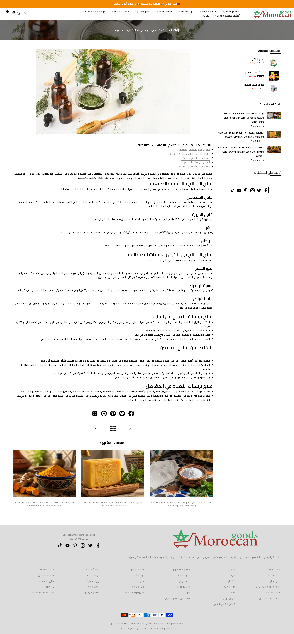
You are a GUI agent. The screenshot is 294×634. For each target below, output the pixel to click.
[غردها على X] (122, 413)
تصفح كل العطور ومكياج (177, 598)
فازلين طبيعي (228, 598)
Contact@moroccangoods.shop (79, 535)
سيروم (141, 581)
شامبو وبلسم (137, 587)
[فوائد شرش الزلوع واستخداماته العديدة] (129, 428)
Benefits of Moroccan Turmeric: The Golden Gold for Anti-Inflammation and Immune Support (45, 504)
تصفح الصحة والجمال (270, 598)
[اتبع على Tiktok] (232, 190)
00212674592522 (78, 539)
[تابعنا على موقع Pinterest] (246, 190)
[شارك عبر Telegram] (104, 413)
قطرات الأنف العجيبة (254, 85)
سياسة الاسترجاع (154, 623)
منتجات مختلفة (273, 592)
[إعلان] (147, 4)
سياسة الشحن (136, 623)
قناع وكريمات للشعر (134, 592)
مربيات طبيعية (47, 569)
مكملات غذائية (121, 12)
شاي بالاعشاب (46, 581)
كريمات (231, 575)
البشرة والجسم (209, 12)
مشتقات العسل (46, 575)
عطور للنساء (184, 575)
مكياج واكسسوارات (180, 569)
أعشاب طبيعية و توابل (228, 16)
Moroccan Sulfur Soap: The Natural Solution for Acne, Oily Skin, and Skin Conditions (113, 504)
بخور (188, 592)
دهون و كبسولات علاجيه (268, 587)
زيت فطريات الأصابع (254, 72)
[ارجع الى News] (112, 428)
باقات (206, 16)
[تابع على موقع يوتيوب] (239, 190)
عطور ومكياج (144, 12)
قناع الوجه (230, 581)
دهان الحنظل (258, 59)
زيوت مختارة (93, 581)
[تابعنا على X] (259, 190)
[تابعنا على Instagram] (252, 190)
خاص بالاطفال (274, 575)
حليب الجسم (229, 587)
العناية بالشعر (166, 12)
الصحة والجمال (232, 12)
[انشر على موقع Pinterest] (113, 413)
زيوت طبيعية (187, 12)
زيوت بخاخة (93, 587)
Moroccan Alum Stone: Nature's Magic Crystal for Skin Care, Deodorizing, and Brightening (181, 504)
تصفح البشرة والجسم (224, 604)
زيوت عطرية (93, 575)
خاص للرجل (275, 581)
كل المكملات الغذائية (43, 592)
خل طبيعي (48, 587)
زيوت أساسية (92, 569)
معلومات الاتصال (118, 623)
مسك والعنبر (183, 587)
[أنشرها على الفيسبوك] (131, 413)
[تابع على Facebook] (266, 190)
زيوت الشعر (138, 575)
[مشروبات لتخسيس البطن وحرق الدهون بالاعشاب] (95, 428)
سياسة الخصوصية (175, 623)
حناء (233, 592)
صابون (232, 569)
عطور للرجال (184, 581)
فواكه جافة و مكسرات (93, 12)
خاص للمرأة (275, 569)
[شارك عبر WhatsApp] (94, 413)
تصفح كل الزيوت (91, 592)
